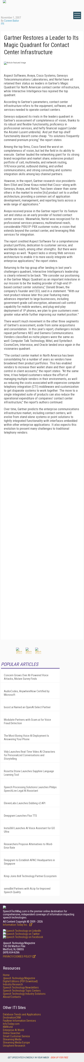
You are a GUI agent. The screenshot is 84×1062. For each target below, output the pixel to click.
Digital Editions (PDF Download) (20, 981)
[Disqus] (42, 486)
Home (6, 975)
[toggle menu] (77, 15)
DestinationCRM (12, 1017)
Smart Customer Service (16, 1036)
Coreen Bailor (11, 20)
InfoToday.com (11, 1023)
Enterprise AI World (13, 1030)
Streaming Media (12, 1039)
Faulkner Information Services (19, 1020)
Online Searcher (11, 1033)
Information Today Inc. (15, 924)
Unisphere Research (14, 1045)
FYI (2, 23)
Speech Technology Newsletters (21, 987)
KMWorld (8, 1026)
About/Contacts (12, 996)
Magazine (19, 978)
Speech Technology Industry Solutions (24, 993)
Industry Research (13, 984)
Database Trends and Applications (22, 1014)
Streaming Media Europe (16, 1042)
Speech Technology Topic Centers (22, 990)
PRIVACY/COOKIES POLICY (17, 956)
